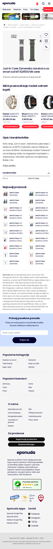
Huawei (31, 391)
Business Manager (26, 444)
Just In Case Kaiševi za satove (29, 27)
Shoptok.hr (29, 543)
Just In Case (33, 178)
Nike (30, 387)
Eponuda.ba (36, 543)
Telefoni (17, 9)
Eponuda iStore (12, 517)
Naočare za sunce (9, 360)
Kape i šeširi (7, 367)
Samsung (6, 384)
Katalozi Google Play (14, 520)
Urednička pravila (35, 416)
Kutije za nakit (34, 364)
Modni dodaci (13, 25)
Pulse (5, 391)
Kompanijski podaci (15, 416)
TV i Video (34, 9)
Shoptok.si (22, 543)
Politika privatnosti (35, 413)
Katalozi (48, 9)
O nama (13, 404)
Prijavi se (24, 340)
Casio (5, 387)
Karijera (11, 426)
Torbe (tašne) (7, 364)
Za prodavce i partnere (13, 421)
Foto (25, 9)
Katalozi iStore (12, 523)
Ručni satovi (24, 25)
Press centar (33, 420)
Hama (31, 384)
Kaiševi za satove (10, 27)
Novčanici (32, 360)
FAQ (30, 409)
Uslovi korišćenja (14, 413)
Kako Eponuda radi (15, 409)
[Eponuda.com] (13, 3)
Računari (7, 9)
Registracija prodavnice (26, 439)
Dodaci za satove (38, 25)
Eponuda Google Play (15, 513)
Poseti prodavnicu (11, 126)
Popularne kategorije (16, 354)
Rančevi (32, 367)
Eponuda (5, 25)
